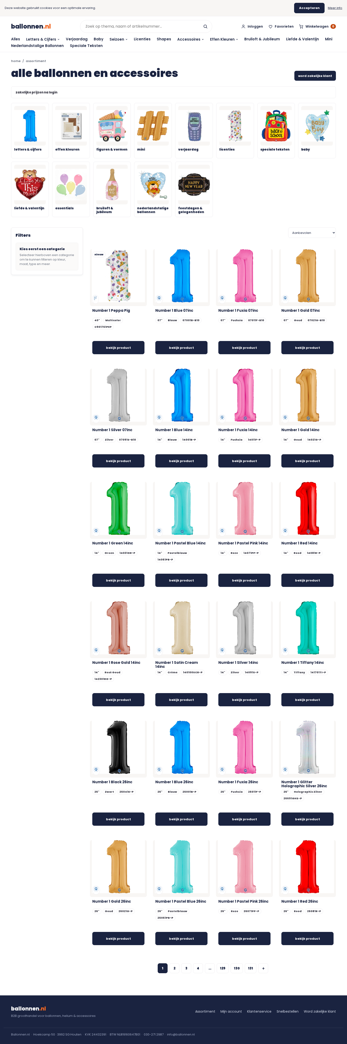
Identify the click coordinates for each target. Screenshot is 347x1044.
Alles (15, 39)
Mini (328, 39)
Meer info (335, 8)
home (16, 61)
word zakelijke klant (315, 76)
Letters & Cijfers (41, 39)
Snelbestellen (288, 1011)
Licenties (142, 39)
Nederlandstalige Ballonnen (37, 45)
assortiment (36, 61)
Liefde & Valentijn (302, 39)
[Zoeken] (205, 26)
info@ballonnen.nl (181, 1034)
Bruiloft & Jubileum (262, 39)
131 (250, 968)
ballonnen (31, 26)
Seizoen (117, 39)
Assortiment (205, 1011)
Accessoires (188, 39)
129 (222, 968)
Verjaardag (77, 39)
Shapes (164, 39)
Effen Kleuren (222, 39)
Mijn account (231, 1011)
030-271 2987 (154, 1034)
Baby (98, 39)
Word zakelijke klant (320, 1011)
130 (237, 968)
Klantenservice (259, 1011)
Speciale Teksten (86, 45)
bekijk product (118, 347)
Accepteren (309, 8)
